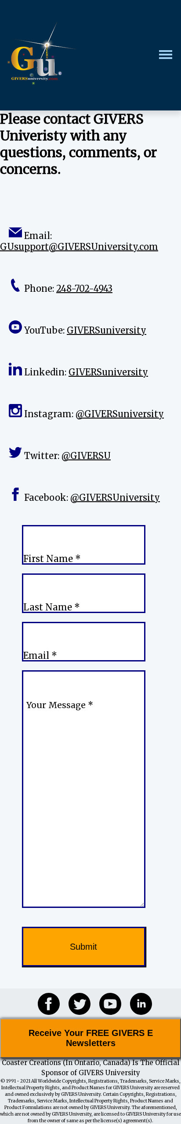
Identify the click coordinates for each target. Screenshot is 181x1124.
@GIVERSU (86, 455)
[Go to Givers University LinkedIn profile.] (136, 1003)
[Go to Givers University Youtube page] (105, 1003)
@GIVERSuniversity (120, 413)
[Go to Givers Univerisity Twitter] (75, 1003)
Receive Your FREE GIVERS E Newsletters (91, 1038)
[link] (42, 53)
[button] (170, 55)
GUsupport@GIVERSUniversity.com (79, 246)
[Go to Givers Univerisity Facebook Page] (44, 1003)
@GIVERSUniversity (115, 497)
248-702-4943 (84, 288)
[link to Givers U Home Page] (42, 55)
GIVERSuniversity (106, 330)
